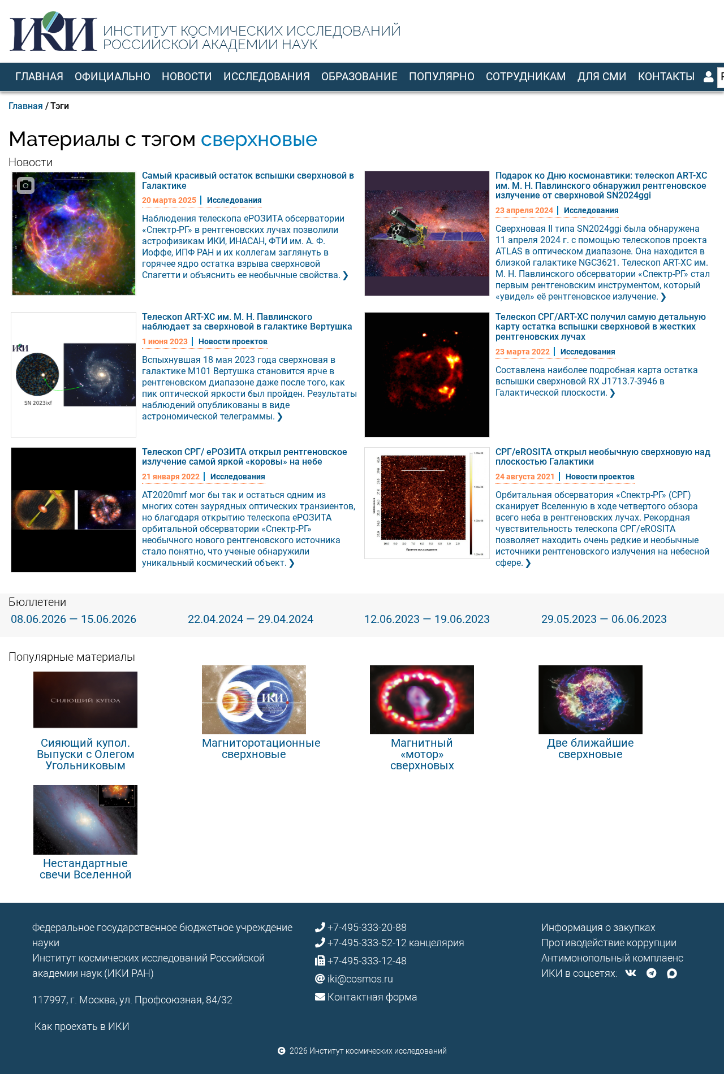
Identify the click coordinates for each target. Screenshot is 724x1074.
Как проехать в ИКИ (82, 1026)
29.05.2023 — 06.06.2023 (604, 619)
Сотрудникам (526, 76)
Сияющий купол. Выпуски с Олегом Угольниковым (86, 754)
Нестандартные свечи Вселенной (86, 868)
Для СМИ (602, 76)
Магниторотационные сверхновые (261, 748)
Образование (359, 76)
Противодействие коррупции (608, 943)
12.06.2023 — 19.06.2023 (427, 619)
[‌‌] (630, 973)
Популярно (442, 76)
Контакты (666, 76)
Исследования (266, 76)
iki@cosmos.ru (360, 979)
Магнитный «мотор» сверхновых (422, 754)
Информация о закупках (598, 927)
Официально (112, 76)
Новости (187, 76)
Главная (39, 76)
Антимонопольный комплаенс (612, 958)
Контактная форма (372, 997)
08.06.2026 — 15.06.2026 (73, 619)
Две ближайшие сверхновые (590, 748)
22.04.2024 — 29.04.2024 (250, 619)
